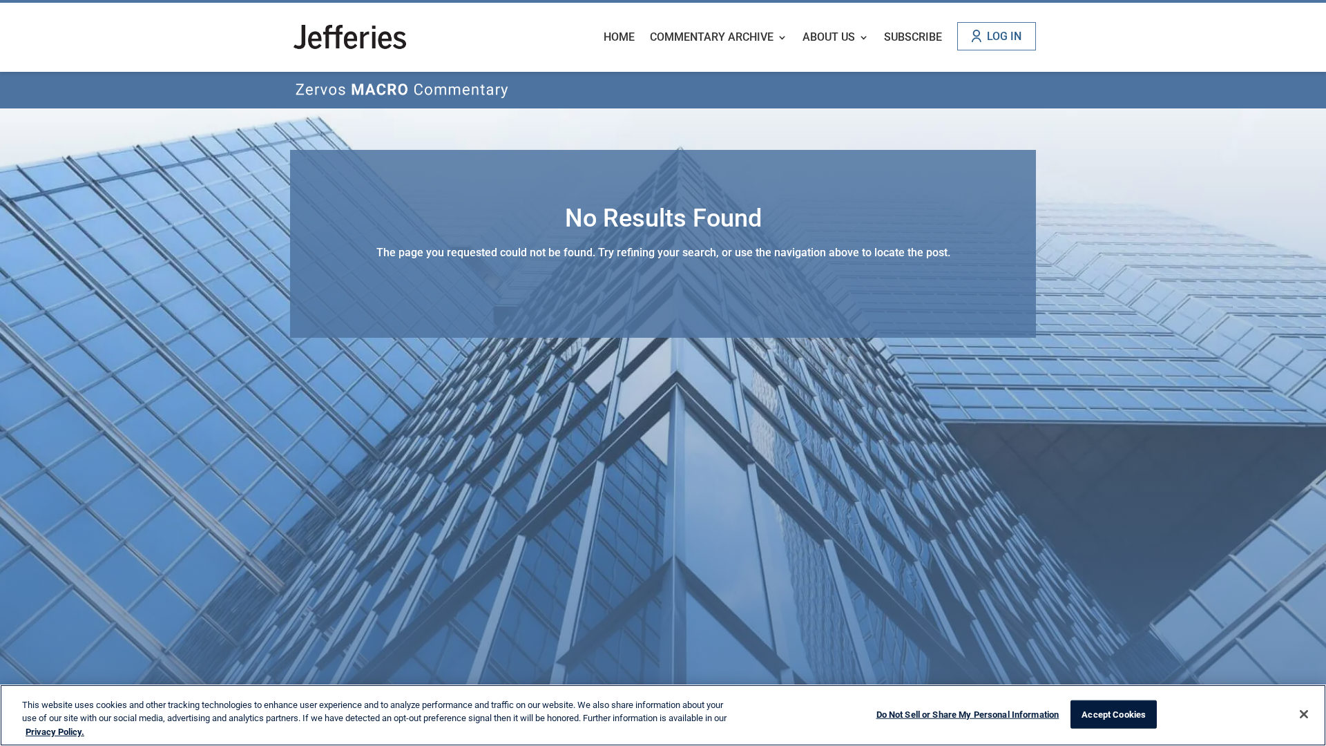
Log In (1004, 36)
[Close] (1304, 714)
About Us (829, 38)
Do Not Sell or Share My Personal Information (967, 714)
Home (619, 38)
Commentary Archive (712, 38)
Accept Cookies (1114, 714)
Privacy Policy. (55, 732)
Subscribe (913, 38)
